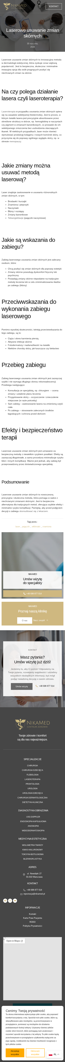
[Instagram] (10, 901)
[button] (39, 6)
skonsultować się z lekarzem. (33, 511)
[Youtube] (15, 901)
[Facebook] (5, 901)
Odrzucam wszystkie (35, 1053)
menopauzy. (15, 141)
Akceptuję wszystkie (15, 1053)
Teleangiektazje (15, 218)
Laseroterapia (9, 111)
